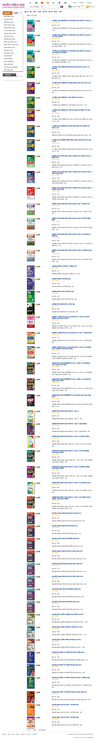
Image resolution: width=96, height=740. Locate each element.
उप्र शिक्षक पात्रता (8, 19)
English (89, 3)
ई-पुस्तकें (16, 13)
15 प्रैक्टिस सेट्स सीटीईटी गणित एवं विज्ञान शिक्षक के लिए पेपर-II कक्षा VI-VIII (71, 83)
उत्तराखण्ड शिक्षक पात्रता (10, 33)
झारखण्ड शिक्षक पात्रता (9, 28)
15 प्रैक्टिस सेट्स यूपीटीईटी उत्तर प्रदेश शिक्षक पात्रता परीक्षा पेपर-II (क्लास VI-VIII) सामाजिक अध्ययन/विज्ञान (72, 51)
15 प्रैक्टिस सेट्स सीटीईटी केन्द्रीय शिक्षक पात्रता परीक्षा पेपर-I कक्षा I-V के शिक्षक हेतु (70, 68)
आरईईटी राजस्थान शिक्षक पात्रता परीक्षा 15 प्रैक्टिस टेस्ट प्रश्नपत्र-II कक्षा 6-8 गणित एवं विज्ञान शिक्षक (72, 172)
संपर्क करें (45, 11)
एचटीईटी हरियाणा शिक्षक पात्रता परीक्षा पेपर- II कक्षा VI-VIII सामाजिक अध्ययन (71, 483)
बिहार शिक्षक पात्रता (8, 22)
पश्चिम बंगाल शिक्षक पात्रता (10, 42)
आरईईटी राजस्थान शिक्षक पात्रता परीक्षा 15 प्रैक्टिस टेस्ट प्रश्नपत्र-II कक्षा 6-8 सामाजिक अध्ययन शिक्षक (72, 188)
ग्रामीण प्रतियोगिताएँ (8, 61)
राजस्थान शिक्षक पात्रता (9, 30)
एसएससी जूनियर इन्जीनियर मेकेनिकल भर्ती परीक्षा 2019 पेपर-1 (67, 627)
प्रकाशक (81, 3)
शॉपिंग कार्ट (92, 7)
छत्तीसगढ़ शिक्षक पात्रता (9, 39)
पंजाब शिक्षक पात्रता (8, 36)
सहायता (55, 11)
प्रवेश (60, 11)
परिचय (34, 11)
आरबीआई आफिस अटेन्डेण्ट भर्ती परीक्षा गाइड (63, 291)
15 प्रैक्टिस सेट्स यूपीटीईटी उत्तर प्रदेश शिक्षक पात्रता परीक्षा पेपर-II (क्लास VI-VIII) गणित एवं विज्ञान (72, 36)
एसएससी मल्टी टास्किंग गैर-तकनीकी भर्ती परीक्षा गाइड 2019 (66, 665)
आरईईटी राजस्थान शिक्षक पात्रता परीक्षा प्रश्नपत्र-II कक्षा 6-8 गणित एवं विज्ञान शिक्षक (71, 219)
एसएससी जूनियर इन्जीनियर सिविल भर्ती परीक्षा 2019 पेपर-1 (66, 640)
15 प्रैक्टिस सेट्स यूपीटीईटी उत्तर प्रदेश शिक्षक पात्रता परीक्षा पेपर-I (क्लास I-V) (72, 20)
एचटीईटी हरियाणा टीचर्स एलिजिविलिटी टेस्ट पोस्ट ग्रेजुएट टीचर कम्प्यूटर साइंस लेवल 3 (71, 396)
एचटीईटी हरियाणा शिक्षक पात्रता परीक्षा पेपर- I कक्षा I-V (65, 411)
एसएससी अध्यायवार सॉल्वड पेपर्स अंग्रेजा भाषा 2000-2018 (66, 513)
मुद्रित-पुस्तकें (7, 13)
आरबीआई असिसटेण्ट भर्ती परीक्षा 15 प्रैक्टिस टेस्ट (64, 266)
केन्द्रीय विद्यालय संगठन (9, 47)
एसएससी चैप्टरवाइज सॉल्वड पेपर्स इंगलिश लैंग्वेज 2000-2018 (67, 564)
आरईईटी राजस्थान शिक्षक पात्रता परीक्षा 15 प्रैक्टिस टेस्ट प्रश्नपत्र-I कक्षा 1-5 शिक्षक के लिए (71, 156)
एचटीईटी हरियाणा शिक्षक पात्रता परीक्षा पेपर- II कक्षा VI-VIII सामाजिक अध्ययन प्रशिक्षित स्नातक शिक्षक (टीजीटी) (71, 498)
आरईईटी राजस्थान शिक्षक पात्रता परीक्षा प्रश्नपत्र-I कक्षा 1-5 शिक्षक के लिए (71, 204)
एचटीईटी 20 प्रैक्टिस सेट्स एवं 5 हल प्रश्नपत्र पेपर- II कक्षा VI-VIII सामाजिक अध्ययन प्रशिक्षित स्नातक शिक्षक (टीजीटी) (71, 348)
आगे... (54, 30)
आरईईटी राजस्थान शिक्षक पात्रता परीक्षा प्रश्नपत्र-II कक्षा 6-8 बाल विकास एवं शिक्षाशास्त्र (71, 235)
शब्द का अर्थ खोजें (76, 7)
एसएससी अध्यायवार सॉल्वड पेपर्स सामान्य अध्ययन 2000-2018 (67, 551)
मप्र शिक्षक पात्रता (8, 50)
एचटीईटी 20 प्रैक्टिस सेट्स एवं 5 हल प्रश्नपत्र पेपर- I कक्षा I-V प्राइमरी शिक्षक (72, 333)
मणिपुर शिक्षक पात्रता (9, 53)
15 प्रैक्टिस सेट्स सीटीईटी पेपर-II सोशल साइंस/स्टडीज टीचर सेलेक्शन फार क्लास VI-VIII (71, 127)
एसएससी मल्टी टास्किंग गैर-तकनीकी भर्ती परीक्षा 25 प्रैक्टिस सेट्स (68, 652)
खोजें (31, 11)
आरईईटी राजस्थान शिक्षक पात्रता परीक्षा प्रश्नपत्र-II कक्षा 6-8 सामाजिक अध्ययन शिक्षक (72, 251)
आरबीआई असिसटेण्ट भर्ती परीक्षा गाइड (61, 279)
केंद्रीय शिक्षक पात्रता (9, 16)
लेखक (74, 3)
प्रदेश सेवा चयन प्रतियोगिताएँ (11, 67)
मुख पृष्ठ (26, 11)
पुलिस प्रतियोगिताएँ (8, 64)
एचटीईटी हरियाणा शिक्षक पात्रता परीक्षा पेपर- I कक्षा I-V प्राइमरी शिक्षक (69, 424)
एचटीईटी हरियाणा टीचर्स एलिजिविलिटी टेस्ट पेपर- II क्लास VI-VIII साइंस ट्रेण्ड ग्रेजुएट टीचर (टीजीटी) (71, 380)
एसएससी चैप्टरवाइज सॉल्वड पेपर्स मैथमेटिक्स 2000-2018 (66, 589)
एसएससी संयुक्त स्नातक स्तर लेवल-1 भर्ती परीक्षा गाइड (65, 705)
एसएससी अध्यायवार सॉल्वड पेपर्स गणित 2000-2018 (65, 526)
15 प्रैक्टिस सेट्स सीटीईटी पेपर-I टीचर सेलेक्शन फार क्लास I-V (68, 97)
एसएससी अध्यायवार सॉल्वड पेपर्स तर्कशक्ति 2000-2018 (65, 538)
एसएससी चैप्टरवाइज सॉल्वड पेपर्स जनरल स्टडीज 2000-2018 (67, 576)
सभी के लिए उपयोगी (8, 70)
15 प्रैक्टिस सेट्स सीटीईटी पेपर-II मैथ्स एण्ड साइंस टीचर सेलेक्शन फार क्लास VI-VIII (71, 111)
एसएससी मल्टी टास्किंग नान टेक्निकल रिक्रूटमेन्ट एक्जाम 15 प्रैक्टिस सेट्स (71, 677)
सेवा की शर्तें (34, 734)
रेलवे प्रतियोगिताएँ (8, 59)
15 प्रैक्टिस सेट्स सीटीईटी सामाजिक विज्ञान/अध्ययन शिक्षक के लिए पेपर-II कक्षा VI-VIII (71, 140)
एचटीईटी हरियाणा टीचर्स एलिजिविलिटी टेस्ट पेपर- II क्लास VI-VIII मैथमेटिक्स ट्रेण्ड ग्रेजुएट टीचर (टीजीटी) (71, 364)
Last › (35, 730)
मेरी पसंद (50, 11)
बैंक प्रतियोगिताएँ (8, 56)
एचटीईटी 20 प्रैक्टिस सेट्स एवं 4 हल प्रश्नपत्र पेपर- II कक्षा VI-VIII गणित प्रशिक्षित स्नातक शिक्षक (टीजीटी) (70, 317)
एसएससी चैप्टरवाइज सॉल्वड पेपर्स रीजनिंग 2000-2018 (65, 602)
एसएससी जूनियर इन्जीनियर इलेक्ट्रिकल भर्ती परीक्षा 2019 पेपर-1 (68, 614)
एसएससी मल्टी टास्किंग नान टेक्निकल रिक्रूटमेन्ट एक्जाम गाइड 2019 (69, 692)
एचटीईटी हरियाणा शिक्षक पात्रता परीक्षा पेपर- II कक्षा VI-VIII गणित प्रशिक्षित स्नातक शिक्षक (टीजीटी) (70, 451)
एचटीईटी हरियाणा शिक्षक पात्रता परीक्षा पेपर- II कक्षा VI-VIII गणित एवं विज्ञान (70, 436)
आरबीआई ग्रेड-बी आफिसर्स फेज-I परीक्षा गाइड (63, 304)
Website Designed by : (79, 737)
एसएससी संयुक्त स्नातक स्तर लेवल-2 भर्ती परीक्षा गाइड (65, 717)
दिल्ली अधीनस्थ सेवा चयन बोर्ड (11, 45)
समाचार (39, 11)
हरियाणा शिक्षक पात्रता (9, 25)
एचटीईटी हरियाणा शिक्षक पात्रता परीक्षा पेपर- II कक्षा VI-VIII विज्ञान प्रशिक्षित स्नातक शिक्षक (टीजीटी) (71, 467)
